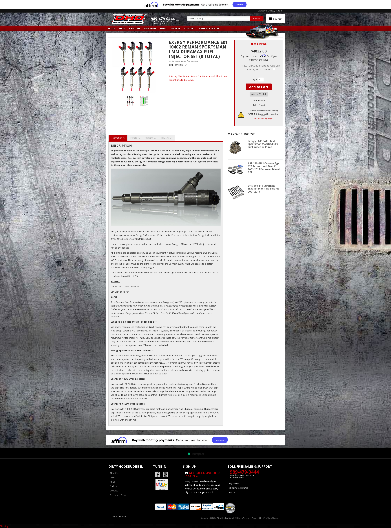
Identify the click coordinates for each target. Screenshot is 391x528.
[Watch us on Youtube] (166, 474)
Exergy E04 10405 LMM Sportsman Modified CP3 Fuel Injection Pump (263, 144)
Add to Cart (258, 86)
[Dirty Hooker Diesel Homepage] (128, 16)
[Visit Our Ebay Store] (165, 484)
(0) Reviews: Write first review (183, 61)
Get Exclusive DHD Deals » (202, 474)
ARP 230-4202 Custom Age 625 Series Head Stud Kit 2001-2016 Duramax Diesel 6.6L (264, 168)
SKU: (171, 64)
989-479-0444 (244, 472)
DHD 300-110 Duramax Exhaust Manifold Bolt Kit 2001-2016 (263, 188)
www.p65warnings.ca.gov (263, 119)
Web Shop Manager (271, 518)
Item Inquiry (259, 100)
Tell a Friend (259, 105)
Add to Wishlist (258, 94)
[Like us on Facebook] (158, 474)
